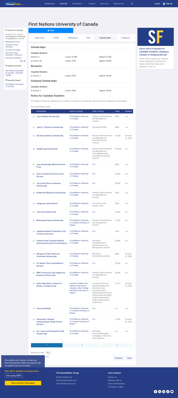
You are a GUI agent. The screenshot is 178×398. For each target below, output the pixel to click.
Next (129, 358)
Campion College (77, 283)
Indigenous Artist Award (47, 203)
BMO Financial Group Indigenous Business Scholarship (51, 274)
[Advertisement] (89, 13)
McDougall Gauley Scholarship (50, 220)
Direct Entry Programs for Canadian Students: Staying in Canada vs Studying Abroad (154, 51)
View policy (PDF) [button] (13, 376)
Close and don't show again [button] (23, 383)
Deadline (128, 111)
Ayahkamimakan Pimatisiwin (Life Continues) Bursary (51, 232)
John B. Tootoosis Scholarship (50, 127)
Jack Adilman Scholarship (48, 116)
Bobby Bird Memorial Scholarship (51, 193)
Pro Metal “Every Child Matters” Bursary (50, 264)
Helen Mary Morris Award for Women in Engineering (49, 284)
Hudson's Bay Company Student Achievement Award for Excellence (52, 242)
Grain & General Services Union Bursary (50, 175)
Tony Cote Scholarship (46, 212)
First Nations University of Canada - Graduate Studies (14, 73)
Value (117, 111)
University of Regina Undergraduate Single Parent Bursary (49, 321)
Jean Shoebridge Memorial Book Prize (51, 165)
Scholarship (41, 111)
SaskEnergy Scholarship (47, 149)
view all (22, 61)
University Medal (44, 308)
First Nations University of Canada (14, 85)
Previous (119, 358)
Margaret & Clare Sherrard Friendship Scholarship (48, 255)
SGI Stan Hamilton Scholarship (50, 136)
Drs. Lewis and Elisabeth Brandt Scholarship (50, 332)
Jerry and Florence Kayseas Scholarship (49, 184)
